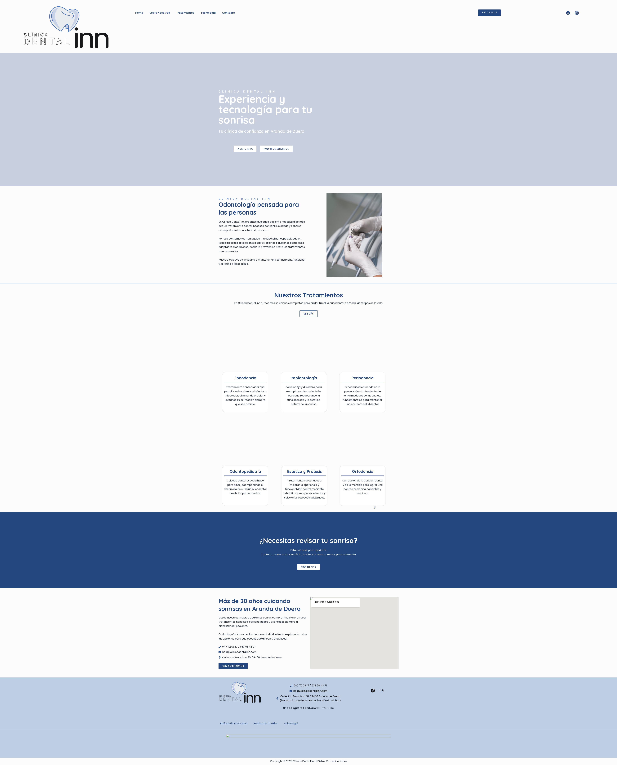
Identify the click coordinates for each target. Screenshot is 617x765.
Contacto (228, 13)
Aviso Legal (291, 723)
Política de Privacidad (233, 723)
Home (139, 13)
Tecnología (208, 13)
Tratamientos (185, 13)
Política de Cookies (266, 723)
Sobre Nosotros (159, 13)
